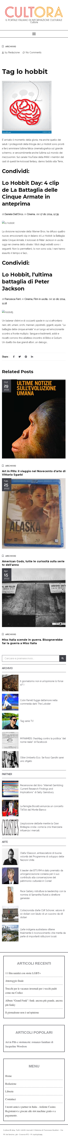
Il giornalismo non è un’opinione (22, 1012)
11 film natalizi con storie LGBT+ (23, 973)
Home (8, 1076)
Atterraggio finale (14, 980)
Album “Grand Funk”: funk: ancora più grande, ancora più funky (34, 1002)
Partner (7, 774)
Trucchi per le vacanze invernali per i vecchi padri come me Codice (31, 991)
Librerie (9, 1091)
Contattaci (10, 1099)
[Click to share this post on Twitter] (19, 357)
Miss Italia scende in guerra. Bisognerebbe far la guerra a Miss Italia (32, 641)
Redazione (10, 1083)
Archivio (10, 46)
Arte (5, 842)
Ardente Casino (47, 1106)
